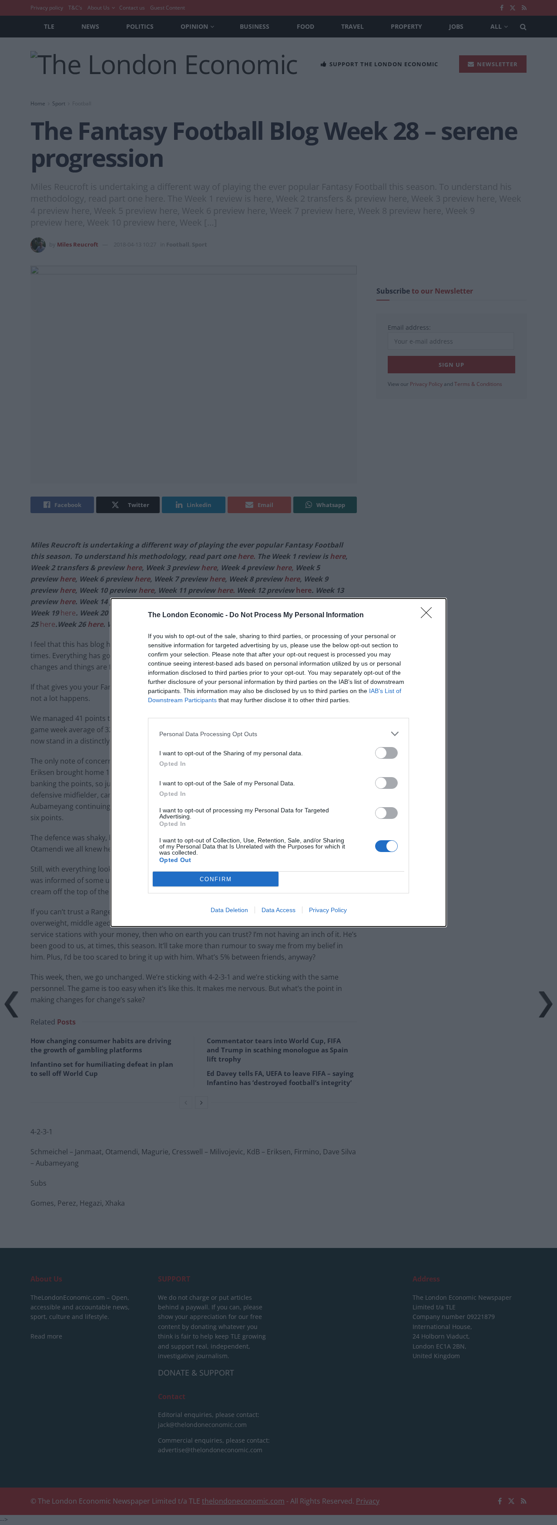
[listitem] (278, 733)
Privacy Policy (328, 909)
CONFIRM (216, 879)
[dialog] (278, 762)
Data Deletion (229, 909)
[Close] (429, 615)
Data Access (278, 909)
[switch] (386, 753)
